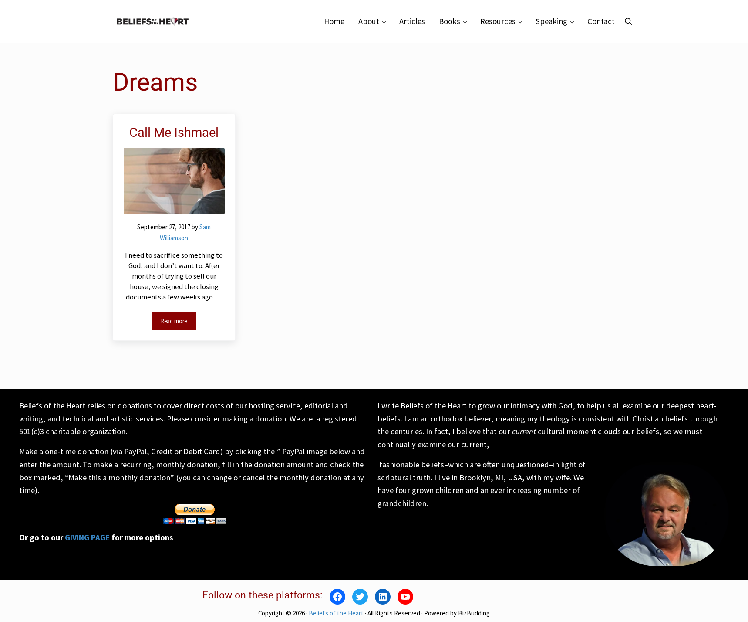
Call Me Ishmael (174, 132)
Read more (178, 322)
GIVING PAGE (87, 538)
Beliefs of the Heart (336, 613)
